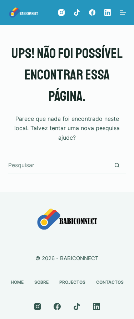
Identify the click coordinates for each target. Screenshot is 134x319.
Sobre (41, 282)
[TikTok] (77, 12)
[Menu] (123, 12)
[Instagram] (61, 12)
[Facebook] (92, 12)
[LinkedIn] (107, 12)
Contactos (110, 282)
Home (17, 282)
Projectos (72, 282)
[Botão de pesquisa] (117, 165)
